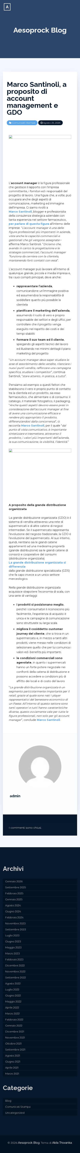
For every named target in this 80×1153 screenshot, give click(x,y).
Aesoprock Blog (40, 30)
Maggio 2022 (13, 1001)
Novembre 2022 (15, 971)
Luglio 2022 (12, 989)
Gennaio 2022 (13, 1025)
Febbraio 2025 (14, 893)
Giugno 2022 (13, 995)
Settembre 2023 (15, 929)
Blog (8, 1100)
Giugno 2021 (12, 1061)
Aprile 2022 (12, 1007)
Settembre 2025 (15, 887)
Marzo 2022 (12, 1013)
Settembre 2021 (15, 1049)
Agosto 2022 (13, 983)
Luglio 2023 (12, 935)
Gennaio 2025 (13, 899)
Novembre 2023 (15, 923)
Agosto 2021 (12, 1055)
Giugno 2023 (13, 941)
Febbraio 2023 (14, 959)
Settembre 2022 (15, 977)
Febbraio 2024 (14, 917)
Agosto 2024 (13, 905)
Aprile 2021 (11, 1067)
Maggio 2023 (13, 947)
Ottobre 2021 (13, 1043)
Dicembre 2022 (15, 965)
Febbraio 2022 (14, 1019)
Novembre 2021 (15, 1037)
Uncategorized (14, 1112)
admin (15, 796)
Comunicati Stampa (23, 122)
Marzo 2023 (12, 953)
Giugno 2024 (13, 911)
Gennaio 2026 (14, 881)
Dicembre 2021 (14, 1031)
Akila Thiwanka (62, 1142)
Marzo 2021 (12, 1073)
